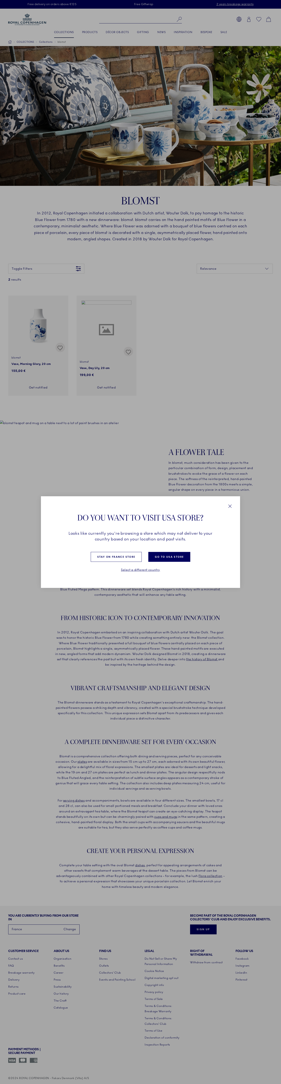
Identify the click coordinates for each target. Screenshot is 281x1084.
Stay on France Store (116, 556)
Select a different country (140, 569)
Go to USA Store (169, 556)
